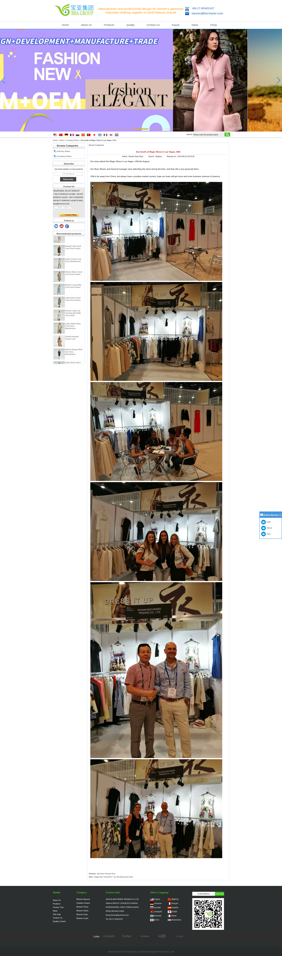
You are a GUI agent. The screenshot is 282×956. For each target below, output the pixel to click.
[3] (56, 226)
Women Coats (82, 918)
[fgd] (126, 936)
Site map (57, 914)
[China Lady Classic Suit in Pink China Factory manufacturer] (59, 351)
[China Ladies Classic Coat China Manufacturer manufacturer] (59, 247)
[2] (61, 226)
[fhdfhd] (179, 936)
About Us (86, 25)
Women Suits (82, 914)
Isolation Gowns (83, 903)
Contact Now (68, 215)
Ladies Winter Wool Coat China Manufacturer (73, 310)
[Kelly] (69, 209)
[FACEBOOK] (144, 936)
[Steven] (63, 209)
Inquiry (176, 25)
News (195, 25)
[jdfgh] (109, 936)
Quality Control (59, 921)
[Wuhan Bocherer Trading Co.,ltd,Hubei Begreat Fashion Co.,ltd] (75, 11)
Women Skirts (82, 911)
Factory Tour (58, 907)
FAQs (213, 25)
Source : (151, 156)
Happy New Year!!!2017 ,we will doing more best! (113, 877)
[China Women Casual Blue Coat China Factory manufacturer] (59, 273)
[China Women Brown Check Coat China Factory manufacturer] (59, 260)
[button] (109, 129)
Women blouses (83, 899)
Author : (125, 156)
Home (65, 25)
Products (109, 25)
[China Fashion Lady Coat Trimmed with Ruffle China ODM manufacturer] (59, 299)
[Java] (56, 209)
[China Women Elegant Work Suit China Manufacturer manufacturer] (59, 338)
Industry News (63, 151)
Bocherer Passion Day (106, 874)
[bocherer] (141, 80)
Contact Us (153, 25)
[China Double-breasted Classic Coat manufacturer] (59, 325)
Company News (72, 140)
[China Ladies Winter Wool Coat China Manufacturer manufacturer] (59, 312)
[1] (67, 226)
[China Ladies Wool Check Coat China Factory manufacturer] (59, 286)
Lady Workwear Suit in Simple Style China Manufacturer (74, 362)
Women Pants (82, 907)
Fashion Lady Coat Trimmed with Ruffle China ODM (73, 297)
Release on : (172, 156)
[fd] (162, 936)
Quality (130, 25)
